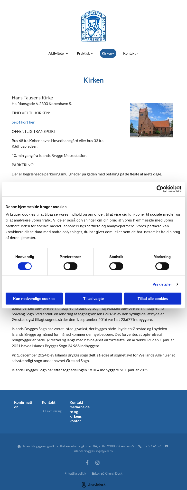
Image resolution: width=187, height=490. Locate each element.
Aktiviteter (57, 53)
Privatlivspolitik (75, 473)
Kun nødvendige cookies (34, 299)
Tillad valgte (93, 299)
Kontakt (129, 53)
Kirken (107, 53)
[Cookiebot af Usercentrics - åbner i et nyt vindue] (160, 188)
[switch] (70, 266)
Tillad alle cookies (153, 299)
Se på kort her (23, 122)
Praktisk (84, 53)
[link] (58, 53)
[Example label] (87, 462)
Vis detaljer (162, 284)
